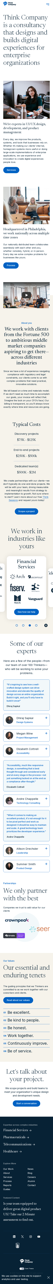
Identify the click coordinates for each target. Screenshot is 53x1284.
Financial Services (15, 1130)
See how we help (26, 611)
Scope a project (26, 511)
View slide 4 (36, 625)
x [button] (48, 1277)
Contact (32, 1185)
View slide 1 (16, 625)
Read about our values (18, 1000)
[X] (22, 1236)
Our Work (8, 1169)
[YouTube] (38, 1237)
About (6, 1173)
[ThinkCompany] (9, 4)
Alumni (31, 1181)
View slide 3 (29, 625)
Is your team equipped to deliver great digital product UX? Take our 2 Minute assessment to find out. (22, 1212)
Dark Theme (29, 1268)
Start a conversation (26, 1103)
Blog (30, 1173)
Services (11, 170)
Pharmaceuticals (14, 1137)
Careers (32, 1177)
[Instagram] (30, 1236)
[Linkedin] (14, 1236)
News (30, 1169)
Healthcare (10, 1151)
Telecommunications (17, 1144)
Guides (6, 1189)
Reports (7, 1185)
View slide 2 (23, 625)
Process (11, 265)
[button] (26, 295)
